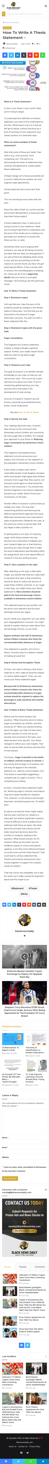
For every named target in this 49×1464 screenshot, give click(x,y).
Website (5, 1157)
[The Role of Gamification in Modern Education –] (36, 1039)
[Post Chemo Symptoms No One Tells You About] (10, 1321)
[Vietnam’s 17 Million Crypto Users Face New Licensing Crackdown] (10, 1279)
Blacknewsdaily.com (24, 1442)
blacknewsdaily (12, 44)
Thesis (33, 888)
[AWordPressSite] (14, 6)
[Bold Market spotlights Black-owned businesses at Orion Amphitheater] (10, 1291)
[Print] (44, 905)
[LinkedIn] (14, 905)
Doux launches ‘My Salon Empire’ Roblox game (31, 1330)
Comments (40, 1267)
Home (7, 22)
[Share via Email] (39, 905)
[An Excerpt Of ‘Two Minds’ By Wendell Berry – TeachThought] (13, 1066)
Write (25, 894)
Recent (7, 1267)
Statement (18, 888)
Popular (22, 1267)
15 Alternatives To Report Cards (10, 1048)
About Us (12, 1446)
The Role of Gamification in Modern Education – (35, 1050)
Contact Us (22, 1446)
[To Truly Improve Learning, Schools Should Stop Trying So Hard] (36, 1066)
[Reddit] (29, 905)
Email (5, 1147)
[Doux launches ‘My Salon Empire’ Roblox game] (10, 1333)
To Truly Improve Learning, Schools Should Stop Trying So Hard (35, 1078)
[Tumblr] (19, 905)
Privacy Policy (34, 1446)
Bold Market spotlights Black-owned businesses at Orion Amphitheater (32, 1290)
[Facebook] (4, 905)
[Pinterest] (24, 905)
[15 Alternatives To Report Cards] (13, 1039)
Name (5, 1138)
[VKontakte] (34, 905)
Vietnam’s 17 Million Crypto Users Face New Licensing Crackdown (32, 1277)
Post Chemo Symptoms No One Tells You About (26, 14)
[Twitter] (9, 905)
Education (15, 22)
